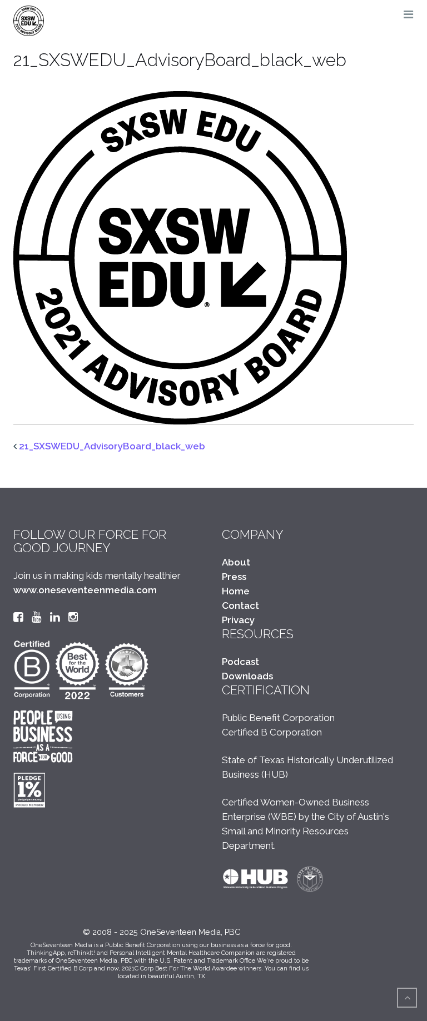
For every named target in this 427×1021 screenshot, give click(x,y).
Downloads (247, 676)
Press (234, 576)
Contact (240, 605)
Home (236, 591)
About (236, 562)
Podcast (240, 661)
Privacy (238, 619)
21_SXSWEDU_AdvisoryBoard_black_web (112, 446)
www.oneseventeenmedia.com (85, 589)
